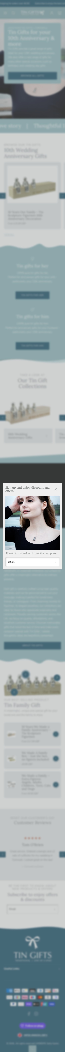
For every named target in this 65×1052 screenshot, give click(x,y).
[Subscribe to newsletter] (56, 562)
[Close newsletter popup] (56, 489)
